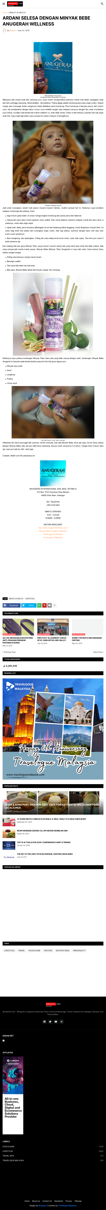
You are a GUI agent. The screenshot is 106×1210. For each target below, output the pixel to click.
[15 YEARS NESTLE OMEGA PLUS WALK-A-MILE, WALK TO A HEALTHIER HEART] (9, 822)
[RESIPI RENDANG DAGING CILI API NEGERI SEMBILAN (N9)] (9, 834)
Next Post (98, 652)
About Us (36, 1201)
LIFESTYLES (29, 599)
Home (5, 13)
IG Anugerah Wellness (53, 537)
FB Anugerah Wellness (53, 534)
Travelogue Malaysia (67, 1205)
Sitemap (78, 1201)
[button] (3, 4)
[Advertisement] (53, 974)
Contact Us (47, 1201)
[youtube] (56, 1022)
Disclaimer (58, 1201)
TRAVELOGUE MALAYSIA (53, 1160)
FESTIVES (48, 950)
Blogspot (43, 1205)
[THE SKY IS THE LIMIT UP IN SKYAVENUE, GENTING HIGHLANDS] (9, 857)
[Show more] (54, 605)
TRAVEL (21, 950)
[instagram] (61, 1022)
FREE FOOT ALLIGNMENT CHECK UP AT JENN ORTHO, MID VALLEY (51, 639)
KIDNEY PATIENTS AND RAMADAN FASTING (87, 639)
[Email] (49, 605)
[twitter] (50, 1022)
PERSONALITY (79, 950)
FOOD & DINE (34, 950)
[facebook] (44, 1022)
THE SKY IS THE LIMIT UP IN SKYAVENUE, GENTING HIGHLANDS (45, 854)
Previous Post (10, 652)
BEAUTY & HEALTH (18, 13)
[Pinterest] (44, 605)
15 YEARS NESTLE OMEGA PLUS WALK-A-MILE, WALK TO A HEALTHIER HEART (51, 819)
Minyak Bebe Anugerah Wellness (53, 531)
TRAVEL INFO (53, 1156)
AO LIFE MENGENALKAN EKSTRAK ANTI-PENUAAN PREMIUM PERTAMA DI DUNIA (18, 640)
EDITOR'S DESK (62, 950)
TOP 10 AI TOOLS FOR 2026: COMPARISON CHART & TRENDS (43, 842)
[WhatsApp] (39, 605)
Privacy (69, 1201)
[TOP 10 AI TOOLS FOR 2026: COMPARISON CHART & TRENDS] (9, 845)
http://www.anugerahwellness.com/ (53, 527)
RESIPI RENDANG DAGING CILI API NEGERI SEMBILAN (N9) (42, 831)
